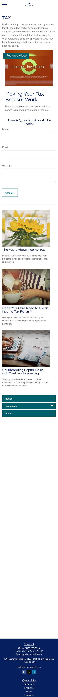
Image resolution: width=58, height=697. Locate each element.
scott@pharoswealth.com (29, 666)
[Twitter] (29, 672)
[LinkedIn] (34, 672)
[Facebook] (24, 672)
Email (5, 147)
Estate (29, 691)
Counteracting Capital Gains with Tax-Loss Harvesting (23, 371)
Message (7, 165)
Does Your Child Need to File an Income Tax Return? (25, 309)
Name (5, 129)
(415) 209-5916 (32, 648)
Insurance (29, 695)
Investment (29, 687)
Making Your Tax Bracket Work (24, 96)
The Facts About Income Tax (23, 249)
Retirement (29, 683)
